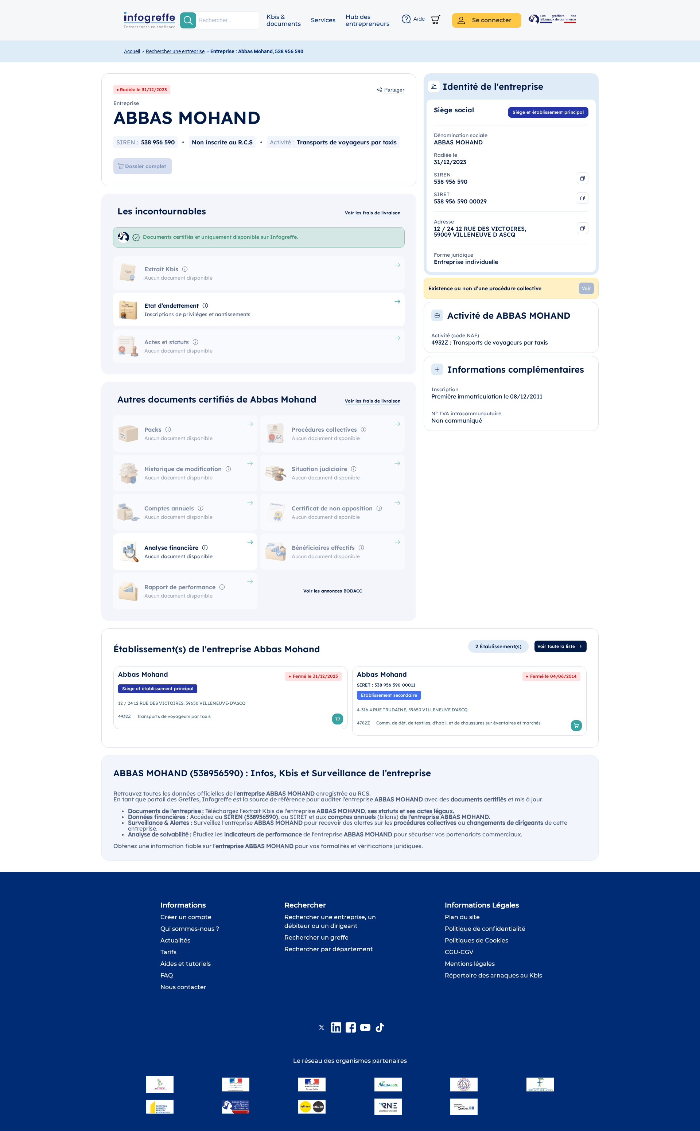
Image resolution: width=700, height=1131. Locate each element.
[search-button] (188, 20)
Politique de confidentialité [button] (485, 928)
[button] (284, 20)
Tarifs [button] (168, 952)
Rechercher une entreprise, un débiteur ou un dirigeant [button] (330, 921)
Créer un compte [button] (185, 917)
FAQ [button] (166, 975)
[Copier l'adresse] (582, 228)
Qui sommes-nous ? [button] (189, 928)
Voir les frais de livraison (372, 212)
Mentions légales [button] (470, 963)
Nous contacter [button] (183, 987)
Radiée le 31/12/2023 (143, 89)
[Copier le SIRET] (582, 198)
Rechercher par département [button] (328, 949)
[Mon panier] (436, 20)
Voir (586, 288)
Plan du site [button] (462, 917)
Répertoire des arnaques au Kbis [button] (493, 975)
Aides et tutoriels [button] (185, 963)
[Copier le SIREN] (582, 178)
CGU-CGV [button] (459, 952)
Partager (394, 90)
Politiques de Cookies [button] (476, 940)
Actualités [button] (175, 940)
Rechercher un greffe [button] (316, 937)
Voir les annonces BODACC (332, 591)
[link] (230, 701)
